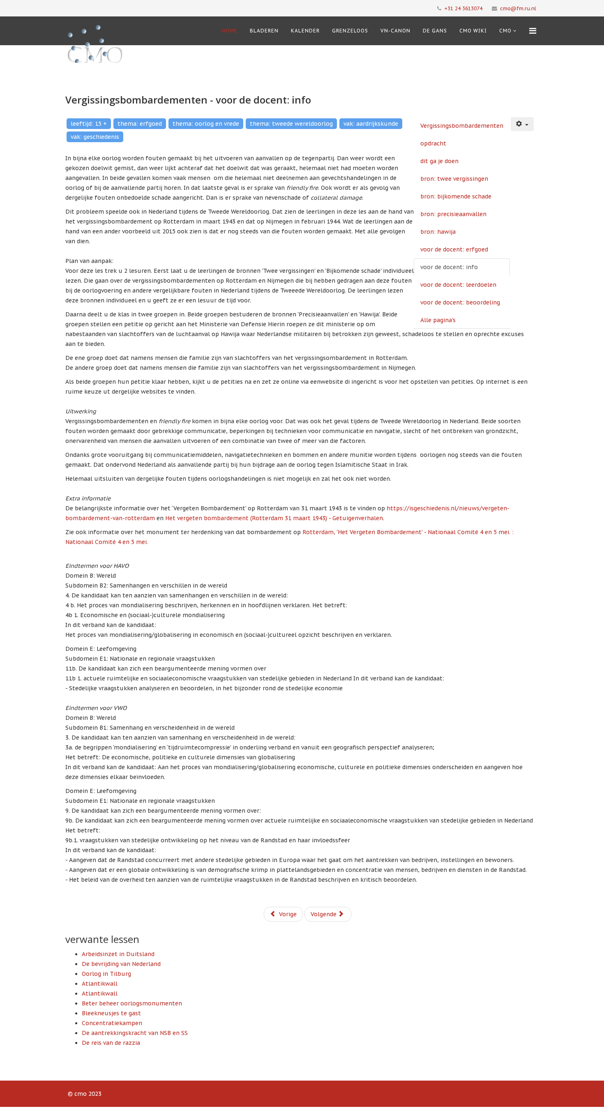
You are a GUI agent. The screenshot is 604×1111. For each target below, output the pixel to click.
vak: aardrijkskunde (370, 123)
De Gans (435, 31)
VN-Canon (395, 31)
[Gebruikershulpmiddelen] (522, 124)
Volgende (324, 914)
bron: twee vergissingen (454, 178)
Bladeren (264, 31)
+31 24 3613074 (463, 8)
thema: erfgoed (140, 123)
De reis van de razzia (111, 1042)
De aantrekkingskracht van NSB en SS (135, 1033)
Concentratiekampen (112, 1023)
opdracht (433, 143)
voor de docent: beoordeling (460, 302)
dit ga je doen (439, 161)
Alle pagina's (438, 320)
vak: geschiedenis (95, 137)
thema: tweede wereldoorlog (291, 123)
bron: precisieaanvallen (453, 214)
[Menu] (532, 30)
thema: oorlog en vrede (206, 123)
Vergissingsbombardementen (461, 125)
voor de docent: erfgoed (454, 249)
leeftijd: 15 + (89, 123)
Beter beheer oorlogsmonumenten (132, 1003)
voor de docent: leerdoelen (458, 284)
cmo (505, 31)
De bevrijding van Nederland (121, 964)
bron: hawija (438, 231)
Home (229, 31)
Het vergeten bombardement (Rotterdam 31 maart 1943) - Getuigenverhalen (274, 518)
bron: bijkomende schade (455, 196)
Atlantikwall (100, 983)
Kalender (305, 31)
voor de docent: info (449, 267)
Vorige (287, 914)
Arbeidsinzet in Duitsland (118, 954)
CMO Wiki (473, 31)
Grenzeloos (350, 31)
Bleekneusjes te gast (111, 1013)
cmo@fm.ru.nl (518, 8)
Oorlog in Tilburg (106, 973)
